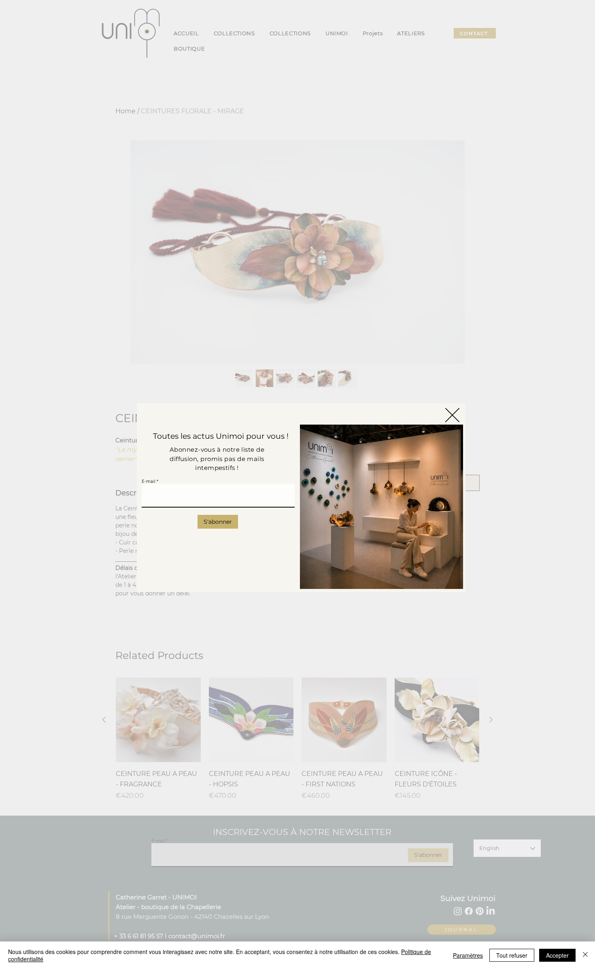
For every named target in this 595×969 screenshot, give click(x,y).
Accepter (557, 955)
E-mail (148, 482)
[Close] (585, 955)
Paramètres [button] (468, 955)
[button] (452, 415)
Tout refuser (511, 955)
